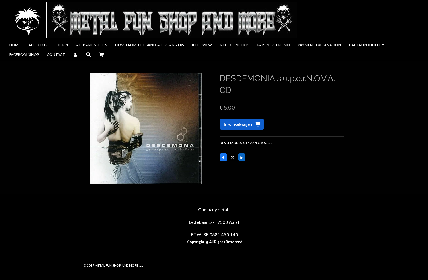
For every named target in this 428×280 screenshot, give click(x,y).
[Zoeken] (88, 54)
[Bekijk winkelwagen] (101, 54)
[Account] (75, 54)
